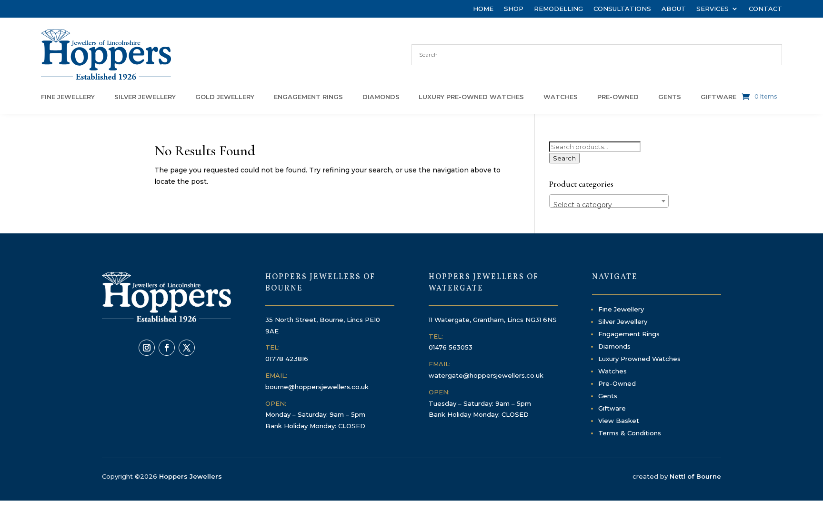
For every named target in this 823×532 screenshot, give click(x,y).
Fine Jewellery (621, 309)
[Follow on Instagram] (147, 348)
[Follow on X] (187, 348)
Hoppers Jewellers (190, 476)
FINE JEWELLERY (68, 96)
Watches (612, 371)
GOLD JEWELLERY (224, 96)
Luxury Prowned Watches (639, 358)
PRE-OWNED (618, 96)
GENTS (669, 96)
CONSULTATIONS (622, 8)
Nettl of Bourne (695, 476)
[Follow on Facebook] (167, 348)
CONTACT (765, 8)
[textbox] (609, 205)
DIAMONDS (381, 96)
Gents (607, 396)
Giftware (612, 408)
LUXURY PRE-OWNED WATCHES (471, 96)
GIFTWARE (718, 96)
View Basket (618, 420)
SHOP (513, 8)
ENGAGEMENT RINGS (308, 96)
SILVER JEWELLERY (145, 96)
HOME (483, 8)
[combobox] (609, 201)
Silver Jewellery (622, 321)
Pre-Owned (617, 383)
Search (564, 158)
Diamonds (614, 346)
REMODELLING (558, 8)
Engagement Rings (629, 334)
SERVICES (712, 8)
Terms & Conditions (629, 433)
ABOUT (674, 8)
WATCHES (560, 96)
